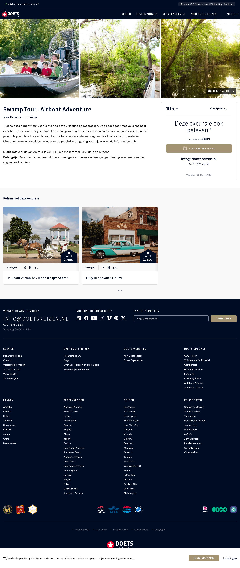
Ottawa (128, 479)
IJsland (7, 416)
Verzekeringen (10, 378)
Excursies (189, 373)
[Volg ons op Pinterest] (116, 318)
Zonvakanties (191, 438)
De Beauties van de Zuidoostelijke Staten (38, 278)
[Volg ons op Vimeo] (109, 318)
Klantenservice (174, 13)
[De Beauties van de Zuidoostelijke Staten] (41, 235)
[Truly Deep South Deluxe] (120, 235)
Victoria (128, 434)
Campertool (190, 364)
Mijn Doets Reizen (204, 13)
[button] (39, 58)
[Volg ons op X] (123, 318)
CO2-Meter (190, 355)
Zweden (7, 420)
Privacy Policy (120, 529)
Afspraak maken (11, 369)
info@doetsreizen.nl (199, 159)
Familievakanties (192, 443)
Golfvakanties (191, 447)
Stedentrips (190, 425)
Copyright (160, 529)
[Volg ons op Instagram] (102, 318)
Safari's (188, 434)
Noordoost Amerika (74, 466)
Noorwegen (9, 425)
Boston (127, 470)
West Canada (71, 411)
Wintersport (190, 429)
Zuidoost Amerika (73, 456)
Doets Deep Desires (194, 420)
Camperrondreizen (194, 406)
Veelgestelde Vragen (14, 364)
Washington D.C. (132, 466)
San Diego (129, 488)
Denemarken (9, 443)
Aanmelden (224, 318)
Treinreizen (190, 416)
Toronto (128, 456)
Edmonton (129, 474)
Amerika (7, 406)
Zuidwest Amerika (73, 406)
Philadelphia (130, 493)
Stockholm (129, 461)
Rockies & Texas (72, 452)
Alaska (67, 479)
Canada (7, 411)
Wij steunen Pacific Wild (197, 360)
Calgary (128, 438)
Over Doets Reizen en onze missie (81, 364)
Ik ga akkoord (204, 558)
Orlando (128, 452)
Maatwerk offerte (193, 369)
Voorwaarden (10, 373)
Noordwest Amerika (74, 447)
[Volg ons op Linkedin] (79, 318)
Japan (6, 434)
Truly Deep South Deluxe (104, 278)
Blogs (66, 360)
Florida (67, 443)
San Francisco (131, 420)
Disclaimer (101, 529)
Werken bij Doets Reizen (76, 369)
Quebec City (130, 484)
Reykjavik (129, 443)
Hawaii (67, 474)
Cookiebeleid (141, 529)
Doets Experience (133, 360)
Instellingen (230, 558)
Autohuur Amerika (193, 382)
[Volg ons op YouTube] (94, 318)
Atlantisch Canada (73, 493)
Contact (7, 360)
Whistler (128, 429)
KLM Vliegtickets (192, 378)
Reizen (126, 13)
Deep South (70, 461)
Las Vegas (129, 406)
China (6, 438)
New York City (131, 425)
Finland (7, 429)
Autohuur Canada (193, 387)
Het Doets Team (72, 355)
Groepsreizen (191, 452)
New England (71, 470)
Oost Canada (71, 488)
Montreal (128, 447)
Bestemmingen (147, 13)
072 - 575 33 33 (199, 164)
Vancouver (129, 411)
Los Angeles (130, 416)
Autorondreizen (192, 411)
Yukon (67, 484)
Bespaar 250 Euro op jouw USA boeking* (206, 4)
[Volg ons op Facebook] (86, 318)
